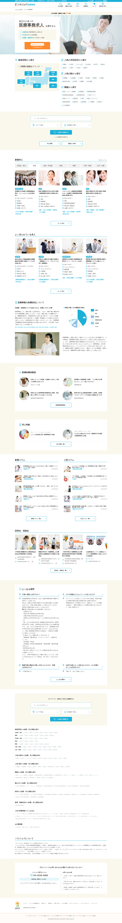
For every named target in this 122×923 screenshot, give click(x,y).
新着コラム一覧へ (36, 518)
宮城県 (41, 732)
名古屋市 (88, 64)
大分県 (44, 749)
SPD (82, 98)
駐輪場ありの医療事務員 (93, 794)
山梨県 (41, 738)
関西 (37, 85)
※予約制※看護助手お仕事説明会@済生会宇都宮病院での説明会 (25, 553)
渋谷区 (71, 64)
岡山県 (29, 746)
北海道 (26, 732)
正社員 (18, 200)
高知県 (59, 746)
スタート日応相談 (20, 211)
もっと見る (61, 223)
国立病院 (18, 256)
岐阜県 (21, 741)
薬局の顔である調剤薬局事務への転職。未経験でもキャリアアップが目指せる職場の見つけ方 (88, 394)
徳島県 (66, 271)
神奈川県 (43, 204)
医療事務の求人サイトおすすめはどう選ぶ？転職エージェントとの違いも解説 (40, 466)
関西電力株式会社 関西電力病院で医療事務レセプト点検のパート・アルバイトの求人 (96, 261)
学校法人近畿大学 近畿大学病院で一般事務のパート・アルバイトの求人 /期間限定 (49, 261)
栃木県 (26, 735)
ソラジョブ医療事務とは (34, 903)
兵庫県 (36, 744)
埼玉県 (36, 735)
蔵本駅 (66, 274)
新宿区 (64, 67)
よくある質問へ (61, 679)
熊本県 (39, 749)
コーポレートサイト (32, 915)
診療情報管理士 (81, 95)
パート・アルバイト (46, 268)
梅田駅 (82, 81)
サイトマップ (94, 903)
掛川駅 (75, 81)
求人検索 (49, 143)
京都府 (26, 744)
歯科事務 (83, 102)
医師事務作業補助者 (68, 95)
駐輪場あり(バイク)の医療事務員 (79, 794)
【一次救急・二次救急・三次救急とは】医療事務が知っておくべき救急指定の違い (89, 476)
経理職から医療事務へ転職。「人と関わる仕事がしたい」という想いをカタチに (88, 380)
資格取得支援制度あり (21, 279)
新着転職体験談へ (61, 405)
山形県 (50, 732)
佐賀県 (29, 749)
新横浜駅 (19, 276)
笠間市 (23, 205)
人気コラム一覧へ (85, 518)
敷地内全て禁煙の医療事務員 (22, 797)
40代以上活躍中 (29, 211)
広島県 (34, 746)
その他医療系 (66, 105)
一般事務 (92, 102)
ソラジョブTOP (18, 9)
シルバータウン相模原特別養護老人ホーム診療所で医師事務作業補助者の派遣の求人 (72, 193)
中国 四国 (28, 73)
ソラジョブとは (98, 1)
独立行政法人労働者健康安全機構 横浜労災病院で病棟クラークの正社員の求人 (25, 261)
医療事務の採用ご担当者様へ (29, 907)
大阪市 (71, 67)
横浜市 (103, 64)
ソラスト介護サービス (45, 915)
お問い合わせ (57, 903)
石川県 (31, 738)
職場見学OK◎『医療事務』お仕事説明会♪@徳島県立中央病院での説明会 (49, 554)
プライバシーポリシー (74, 903)
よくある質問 (91, 1)
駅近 (64, 277)
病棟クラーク (66, 98)
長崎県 (34, 749)
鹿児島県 (55, 749)
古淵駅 (66, 208)
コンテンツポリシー (85, 903)
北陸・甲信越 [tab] (47, 165)
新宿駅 (88, 78)
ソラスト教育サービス (70, 915)
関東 (53, 79)
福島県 (55, 732)
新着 (40, 210)
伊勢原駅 (90, 206)
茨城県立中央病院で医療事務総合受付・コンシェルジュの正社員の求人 (25, 193)
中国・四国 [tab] (87, 165)
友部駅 (18, 208)
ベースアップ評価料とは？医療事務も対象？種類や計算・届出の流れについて (89, 466)
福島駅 (89, 276)
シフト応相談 (42, 212)
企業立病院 (89, 256)
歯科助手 (75, 102)
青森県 (31, 732)
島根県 (24, 746)
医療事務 (81, 91)
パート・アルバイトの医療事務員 (34, 786)
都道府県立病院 (19, 188)
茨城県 (18, 205)
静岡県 (26, 741)
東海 (53, 85)
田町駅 (95, 78)
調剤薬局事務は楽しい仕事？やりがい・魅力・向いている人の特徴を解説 (40, 486)
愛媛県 (54, 746)
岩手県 (36, 732)
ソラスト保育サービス (57, 915)
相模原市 (72, 205)
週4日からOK (66, 213)
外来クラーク (91, 95)
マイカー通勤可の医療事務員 (22, 794)
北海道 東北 (53, 73)
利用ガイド (43, 903)
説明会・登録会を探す (35, 827)
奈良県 (41, 744)
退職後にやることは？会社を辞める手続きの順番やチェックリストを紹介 (40, 496)
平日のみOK (18, 213)
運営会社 (50, 903)
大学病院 (41, 256)
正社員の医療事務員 (20, 786)
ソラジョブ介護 (81, 915)
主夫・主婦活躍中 (100, 210)
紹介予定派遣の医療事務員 (60, 786)
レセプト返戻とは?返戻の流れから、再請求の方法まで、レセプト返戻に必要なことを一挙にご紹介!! (89, 496)
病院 (40, 188)
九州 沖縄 (21, 81)
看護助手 (75, 98)
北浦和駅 (73, 78)
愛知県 (31, 741)
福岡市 (85, 67)
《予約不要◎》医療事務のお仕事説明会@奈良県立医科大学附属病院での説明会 (72, 554)
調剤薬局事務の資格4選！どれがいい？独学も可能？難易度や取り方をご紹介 (89, 506)
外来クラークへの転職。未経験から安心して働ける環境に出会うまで (45, 380)
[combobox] (62, 118)
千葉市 (78, 67)
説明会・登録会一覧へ (61, 570)
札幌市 (64, 64)
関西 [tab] (74, 165)
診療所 (64, 188)
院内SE (100, 102)
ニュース (25, 903)
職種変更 (105, 1)
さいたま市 (80, 64)
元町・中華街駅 (45, 206)
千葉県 (41, 735)
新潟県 (26, 738)
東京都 (46, 735)
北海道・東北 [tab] (21, 165)
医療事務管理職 (91, 91)
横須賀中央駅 (66, 81)
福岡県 (24, 749)
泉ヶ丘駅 (43, 276)
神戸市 (96, 64)
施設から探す (72, 143)
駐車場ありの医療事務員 (64, 794)
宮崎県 (49, 749)
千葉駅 (81, 78)
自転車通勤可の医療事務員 (51, 794)
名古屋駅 (89, 81)
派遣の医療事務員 (48, 786)
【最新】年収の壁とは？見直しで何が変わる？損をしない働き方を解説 (40, 476)
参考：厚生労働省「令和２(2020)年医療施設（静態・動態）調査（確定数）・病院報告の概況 (36, 327)
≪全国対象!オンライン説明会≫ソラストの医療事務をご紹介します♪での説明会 (96, 554)
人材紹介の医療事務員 (73, 786)
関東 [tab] (34, 166)
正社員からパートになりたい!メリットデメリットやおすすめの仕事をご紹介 (89, 486)
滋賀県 (21, 744)
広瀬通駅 (65, 78)
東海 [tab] (61, 165)
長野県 (45, 738)
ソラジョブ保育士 (92, 915)
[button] (39, 594)
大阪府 (42, 273)
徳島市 (70, 271)
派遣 (42, 199)
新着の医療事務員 (20, 805)
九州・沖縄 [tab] (100, 165)
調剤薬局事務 (66, 102)
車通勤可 (92, 210)
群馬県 (31, 735)
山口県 (39, 746)
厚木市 (95, 204)
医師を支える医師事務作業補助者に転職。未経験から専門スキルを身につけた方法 (45, 394)
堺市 (46, 273)
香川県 (49, 746)
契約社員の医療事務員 (85, 786)
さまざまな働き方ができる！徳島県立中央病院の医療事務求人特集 (88, 435)
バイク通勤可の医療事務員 (37, 794)
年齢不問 (55, 210)
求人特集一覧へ (61, 444)
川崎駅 (102, 78)
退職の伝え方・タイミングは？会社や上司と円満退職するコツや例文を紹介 (40, 506)
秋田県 (45, 732)
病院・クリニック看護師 (69, 91)
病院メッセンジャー (92, 98)
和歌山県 (47, 744)
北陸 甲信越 (37, 73)
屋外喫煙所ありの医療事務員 (37, 797)
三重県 (36, 741)
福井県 (36, 738)
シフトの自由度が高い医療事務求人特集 (43, 434)
